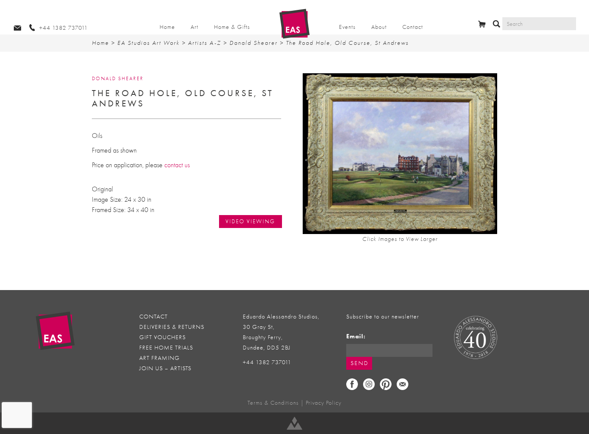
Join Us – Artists (165, 368)
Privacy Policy (323, 402)
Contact (412, 27)
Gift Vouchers (162, 337)
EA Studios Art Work (148, 43)
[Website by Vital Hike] (294, 423)
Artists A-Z (204, 43)
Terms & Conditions (273, 402)
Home (167, 27)
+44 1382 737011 (267, 362)
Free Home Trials (166, 347)
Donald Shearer (253, 43)
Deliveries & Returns (171, 327)
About (379, 27)
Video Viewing (250, 221)
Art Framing (159, 358)
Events (347, 27)
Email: (356, 336)
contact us (177, 165)
